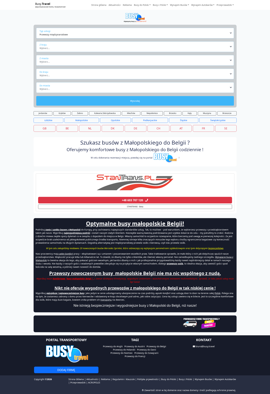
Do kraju (44, 71)
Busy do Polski (168, 379)
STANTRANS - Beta (135, 206)
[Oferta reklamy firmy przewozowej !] (201, 322)
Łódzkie (48, 120)
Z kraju (43, 44)
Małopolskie (81, 120)
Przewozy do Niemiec (121, 352)
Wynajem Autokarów (225, 379)
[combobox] (136, 33)
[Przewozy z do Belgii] (135, 182)
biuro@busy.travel (205, 346)
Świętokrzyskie (217, 120)
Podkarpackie (150, 120)
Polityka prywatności (147, 379)
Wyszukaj (135, 100)
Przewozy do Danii (146, 349)
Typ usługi (45, 31)
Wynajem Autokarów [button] (202, 4)
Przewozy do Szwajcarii (146, 352)
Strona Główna (76, 379)
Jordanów (43, 113)
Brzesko (172, 113)
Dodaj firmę (66, 370)
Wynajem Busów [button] (178, 4)
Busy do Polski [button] (141, 4)
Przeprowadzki (78, 382)
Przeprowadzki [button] (224, 4)
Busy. (50, 5)
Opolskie (115, 120)
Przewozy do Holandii (124, 349)
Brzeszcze (226, 113)
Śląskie (183, 120)
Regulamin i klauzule (123, 379)
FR (203, 128)
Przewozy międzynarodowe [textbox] (54, 34)
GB (44, 128)
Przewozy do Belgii (156, 346)
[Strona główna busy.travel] (135, 17)
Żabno (80, 113)
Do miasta (45, 85)
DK (113, 128)
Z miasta (44, 58)
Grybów (62, 113)
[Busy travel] (66, 353)
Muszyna (207, 113)
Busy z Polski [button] (159, 4)
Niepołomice (152, 113)
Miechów (131, 113)
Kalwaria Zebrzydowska (105, 113)
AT (181, 128)
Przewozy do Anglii (113, 346)
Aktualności (115, 4)
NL (90, 128)
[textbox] (134, 47)
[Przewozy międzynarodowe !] (165, 157)
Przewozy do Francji (135, 356)
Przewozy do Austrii (134, 346)
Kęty (190, 113)
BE (67, 128)
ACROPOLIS (94, 382)
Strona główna (98, 4)
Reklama (127, 4)
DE (135, 128)
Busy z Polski (185, 379)
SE (225, 128)
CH (158, 128)
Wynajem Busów (203, 379)
